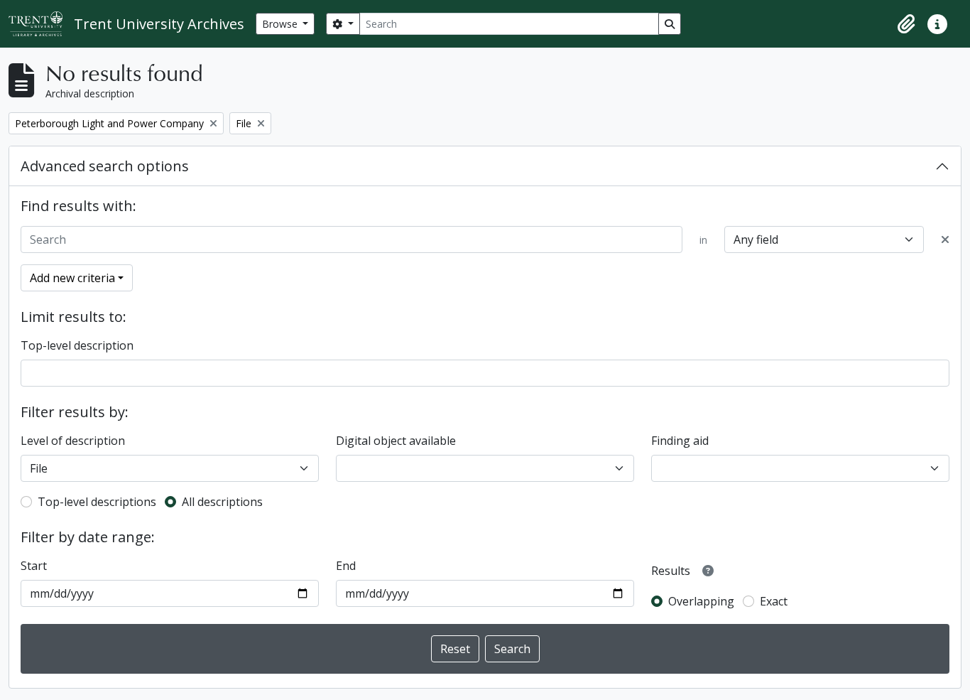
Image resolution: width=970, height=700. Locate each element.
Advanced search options (105, 166)
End (346, 566)
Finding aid (680, 440)
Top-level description (77, 345)
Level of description (73, 440)
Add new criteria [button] (72, 278)
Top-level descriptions (97, 502)
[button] (906, 24)
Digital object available (396, 440)
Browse (281, 24)
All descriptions (222, 502)
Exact (774, 601)
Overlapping (701, 601)
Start (34, 566)
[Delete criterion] (945, 239)
